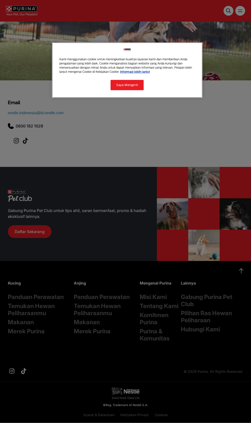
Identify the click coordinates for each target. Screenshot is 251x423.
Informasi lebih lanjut (135, 71)
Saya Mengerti (127, 85)
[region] (127, 70)
